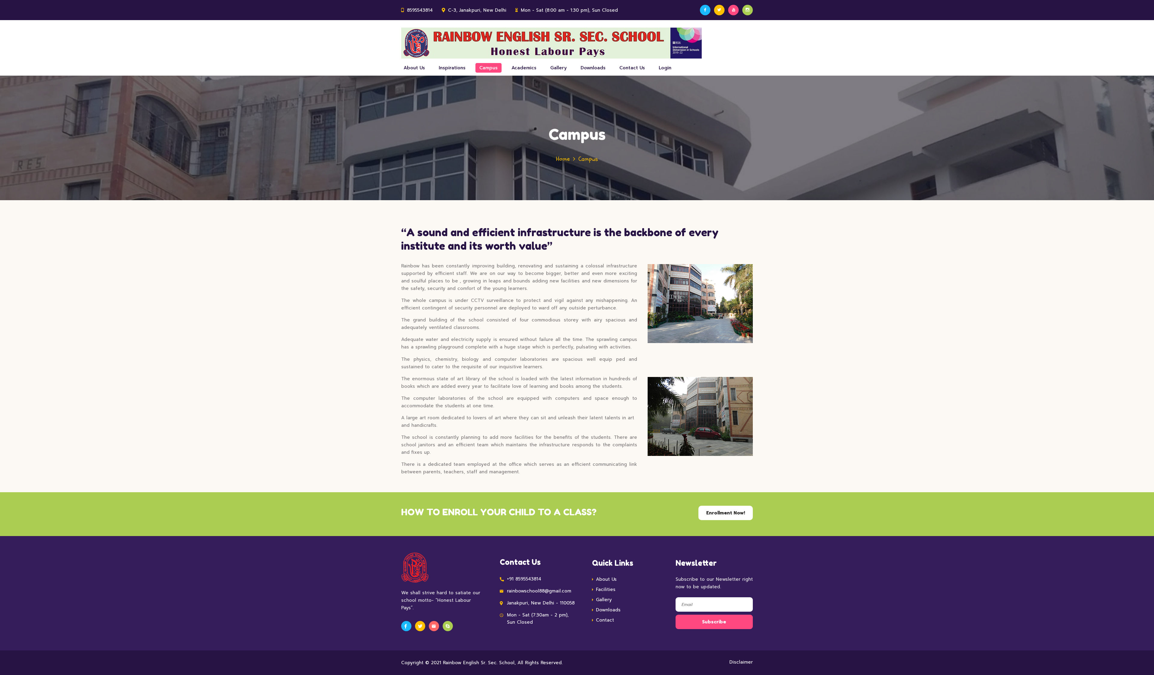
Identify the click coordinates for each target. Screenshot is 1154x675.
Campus (488, 68)
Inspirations (452, 68)
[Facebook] (705, 10)
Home (563, 159)
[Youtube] (733, 10)
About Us (414, 68)
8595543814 (420, 10)
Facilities (605, 589)
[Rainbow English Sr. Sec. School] (551, 43)
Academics (523, 68)
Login (665, 68)
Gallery (558, 68)
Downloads (593, 68)
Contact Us (632, 68)
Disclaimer (741, 662)
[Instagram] (747, 10)
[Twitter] (719, 10)
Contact (605, 620)
